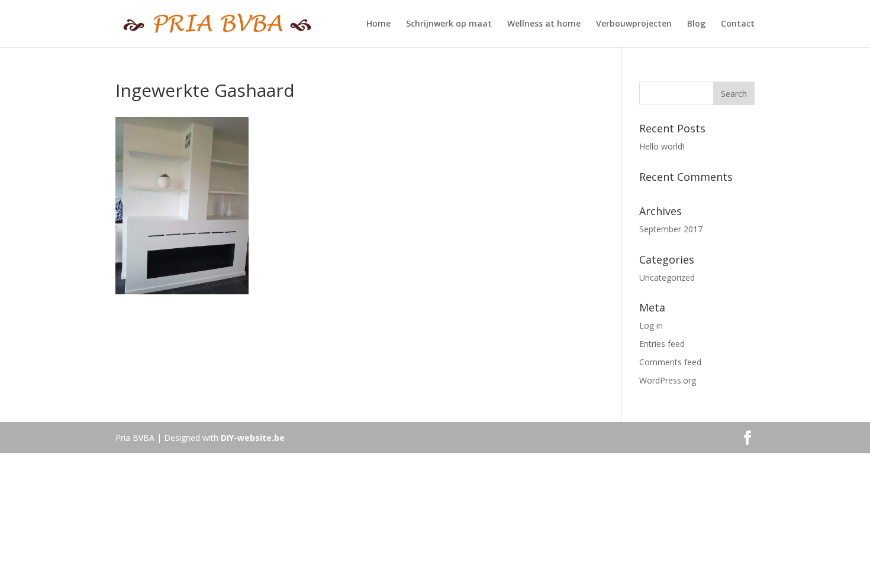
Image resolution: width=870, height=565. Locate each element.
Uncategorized (667, 277)
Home (378, 24)
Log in (651, 325)
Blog (696, 24)
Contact (738, 24)
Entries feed (662, 343)
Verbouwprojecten (634, 24)
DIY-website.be (253, 437)
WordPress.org (667, 380)
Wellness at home (544, 24)
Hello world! (661, 146)
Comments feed (670, 362)
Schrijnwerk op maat (449, 24)
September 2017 (671, 229)
